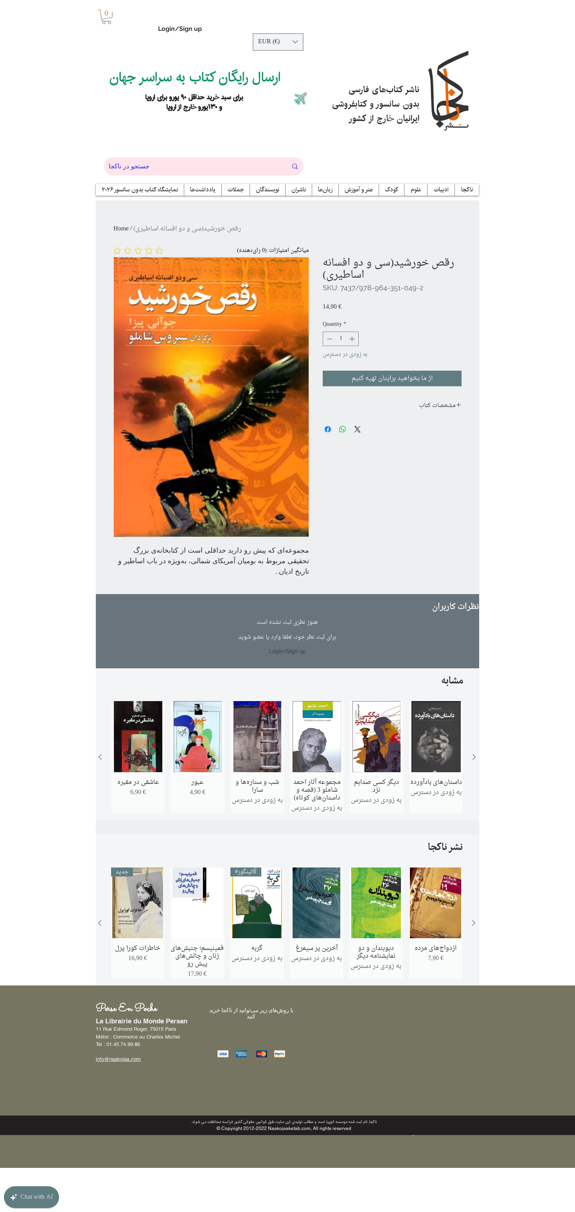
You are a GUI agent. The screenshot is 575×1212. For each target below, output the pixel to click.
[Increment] (353, 339)
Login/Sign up (180, 28)
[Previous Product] (100, 757)
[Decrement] (329, 339)
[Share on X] (357, 429)
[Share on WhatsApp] (342, 429)
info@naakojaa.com (118, 1059)
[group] (287, 757)
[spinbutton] (341, 339)
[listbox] (278, 42)
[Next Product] (474, 757)
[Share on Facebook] (327, 429)
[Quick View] (138, 736)
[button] (106, 16)
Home (121, 229)
